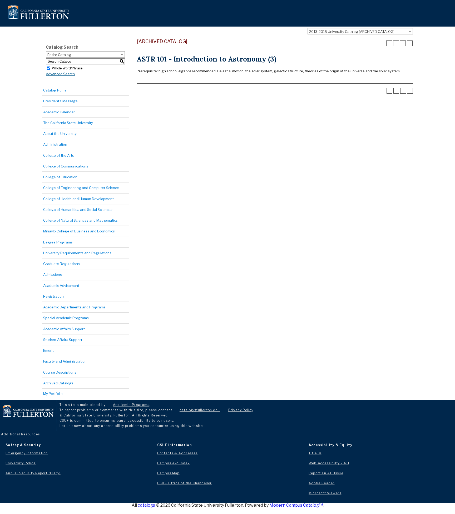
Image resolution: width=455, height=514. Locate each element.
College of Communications (65, 166)
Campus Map (168, 473)
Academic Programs (131, 405)
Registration (53, 296)
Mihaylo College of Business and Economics (79, 231)
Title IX (315, 453)
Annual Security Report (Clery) (33, 473)
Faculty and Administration (65, 361)
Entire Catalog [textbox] (59, 55)
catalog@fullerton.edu (200, 410)
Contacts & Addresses (177, 453)
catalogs (146, 505)
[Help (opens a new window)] (410, 43)
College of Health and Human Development (78, 199)
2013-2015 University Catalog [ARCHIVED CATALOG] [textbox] (351, 31)
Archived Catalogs (58, 383)
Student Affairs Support (62, 340)
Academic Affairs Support (64, 329)
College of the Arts (58, 155)
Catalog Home (55, 90)
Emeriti (49, 350)
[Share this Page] (396, 43)
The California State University (68, 123)
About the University (60, 133)
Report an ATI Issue (326, 473)
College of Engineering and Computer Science (81, 188)
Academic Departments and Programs (74, 307)
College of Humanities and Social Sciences (77, 209)
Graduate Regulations (61, 264)
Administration (55, 144)
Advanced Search (60, 74)
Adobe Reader (321, 483)
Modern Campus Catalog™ (296, 505)
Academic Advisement (61, 285)
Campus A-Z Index (173, 463)
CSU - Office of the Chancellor (184, 483)
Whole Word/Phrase (67, 68)
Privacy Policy (240, 410)
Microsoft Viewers (325, 493)
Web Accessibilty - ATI (329, 463)
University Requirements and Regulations (77, 253)
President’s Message (60, 101)
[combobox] (360, 31)
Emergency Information (27, 453)
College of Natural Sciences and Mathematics (80, 220)
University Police (21, 463)
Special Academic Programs (66, 318)
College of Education (60, 177)
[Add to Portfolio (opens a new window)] (389, 43)
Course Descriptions (59, 372)
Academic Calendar (59, 112)
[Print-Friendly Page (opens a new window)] (403, 43)
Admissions (52, 274)
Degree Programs (58, 242)
